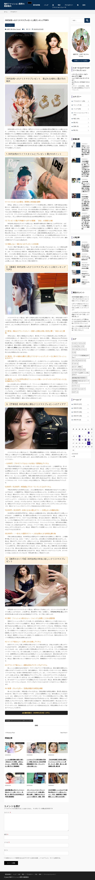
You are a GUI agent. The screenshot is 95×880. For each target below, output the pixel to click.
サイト (6, 850)
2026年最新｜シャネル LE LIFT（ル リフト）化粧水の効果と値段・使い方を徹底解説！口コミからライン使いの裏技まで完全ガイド (85, 203)
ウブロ (74, 352)
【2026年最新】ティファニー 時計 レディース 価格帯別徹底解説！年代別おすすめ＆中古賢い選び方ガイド (86, 186)
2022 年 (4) (77, 419)
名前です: (76, 54)
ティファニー (82, 349)
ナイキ (74, 343)
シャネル (74, 346)
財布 (84, 5)
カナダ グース (82, 360)
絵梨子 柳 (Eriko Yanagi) (14, 29)
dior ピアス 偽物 (77, 76)
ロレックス (81, 346)
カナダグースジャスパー (78, 389)
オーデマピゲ (75, 369)
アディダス (75, 349)
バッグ (46, 5)
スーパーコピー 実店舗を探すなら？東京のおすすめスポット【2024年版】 (85, 248)
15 (88, 439)
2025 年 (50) (77, 408)
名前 (6, 834)
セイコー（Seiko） (77, 366)
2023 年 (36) (77, 416)
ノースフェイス (81, 343)
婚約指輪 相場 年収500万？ (79, 377)
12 (79, 439)
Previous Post (10, 732)
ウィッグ (77, 105)
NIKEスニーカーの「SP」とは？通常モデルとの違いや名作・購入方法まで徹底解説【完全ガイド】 (86, 151)
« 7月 (73, 456)
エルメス (74, 360)
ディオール (75, 363)
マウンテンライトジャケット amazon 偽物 (85, 266)
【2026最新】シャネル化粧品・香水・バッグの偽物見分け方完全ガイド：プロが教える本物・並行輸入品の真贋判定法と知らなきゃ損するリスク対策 (85, 169)
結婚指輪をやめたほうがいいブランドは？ (80, 381)
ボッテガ (82, 369)
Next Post (63, 732)
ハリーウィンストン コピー (80, 74)
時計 (59, 5)
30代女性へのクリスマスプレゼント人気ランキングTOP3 (19, 720)
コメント (7, 812)
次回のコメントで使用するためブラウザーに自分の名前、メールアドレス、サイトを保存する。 (34, 858)
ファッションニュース (59, 7)
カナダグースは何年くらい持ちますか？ (80, 373)
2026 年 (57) (77, 404)
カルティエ (75, 392)
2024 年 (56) (77, 412)
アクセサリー (69, 5)
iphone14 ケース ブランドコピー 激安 (86, 275)
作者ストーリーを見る (80, 60)
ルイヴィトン (75, 385)
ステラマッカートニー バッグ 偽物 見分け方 (86, 258)
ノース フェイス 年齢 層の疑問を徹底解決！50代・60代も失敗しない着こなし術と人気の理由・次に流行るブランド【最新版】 (86, 222)
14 (85, 439)
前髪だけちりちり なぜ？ (85, 282)
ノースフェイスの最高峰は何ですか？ (80, 356)
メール (7, 842)
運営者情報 (36, 5)
